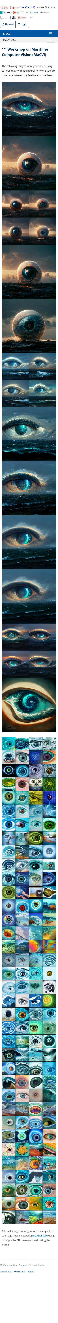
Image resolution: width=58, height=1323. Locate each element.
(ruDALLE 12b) (39, 1235)
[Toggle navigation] (50, 34)
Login (23, 24)
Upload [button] (9, 24)
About (31, 1271)
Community (6, 1271)
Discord (21, 1271)
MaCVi (7, 33)
